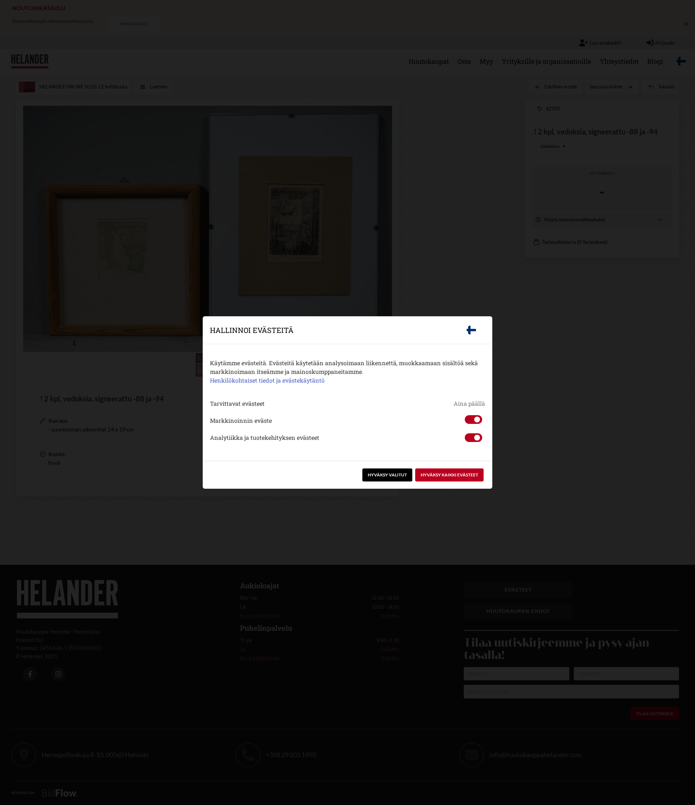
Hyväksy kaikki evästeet (449, 474)
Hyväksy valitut (387, 474)
